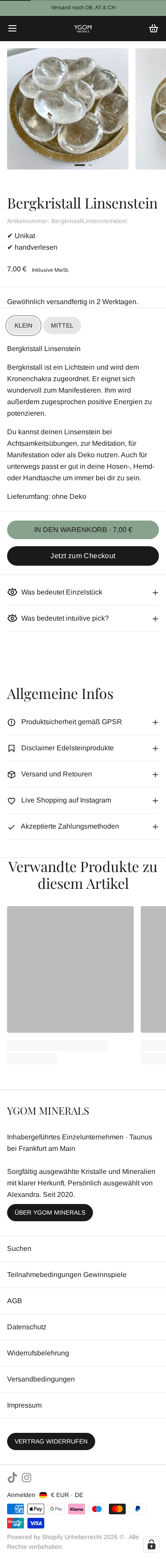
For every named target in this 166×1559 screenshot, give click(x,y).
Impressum (24, 1405)
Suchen (19, 1248)
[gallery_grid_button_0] (79, 165)
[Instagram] (26, 1477)
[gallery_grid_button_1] (90, 165)
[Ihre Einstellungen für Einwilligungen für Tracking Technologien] (151, 1544)
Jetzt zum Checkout (82, 556)
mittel (62, 325)
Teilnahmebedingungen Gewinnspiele (67, 1274)
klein (23, 325)
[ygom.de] (83, 28)
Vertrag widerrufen (51, 1441)
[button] (83, 530)
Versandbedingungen (41, 1379)
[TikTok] (12, 1477)
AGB (14, 1300)
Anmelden (21, 1494)
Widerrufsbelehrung (38, 1353)
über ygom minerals (50, 1212)
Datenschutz (26, 1327)
